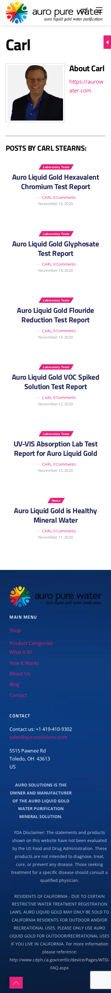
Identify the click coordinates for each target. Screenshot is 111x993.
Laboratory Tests (56, 167)
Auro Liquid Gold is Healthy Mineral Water (55, 515)
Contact (18, 695)
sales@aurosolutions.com (38, 737)
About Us (19, 673)
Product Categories (31, 643)
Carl (47, 197)
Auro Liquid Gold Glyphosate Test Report (55, 248)
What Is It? (20, 652)
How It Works (24, 663)
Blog (14, 684)
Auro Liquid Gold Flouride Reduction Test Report (55, 315)
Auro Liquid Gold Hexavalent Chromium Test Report (55, 181)
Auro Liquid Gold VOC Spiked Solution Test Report (55, 381)
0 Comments (64, 197)
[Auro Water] (54, 11)
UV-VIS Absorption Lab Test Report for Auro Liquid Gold (55, 448)
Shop (15, 630)
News (56, 500)
